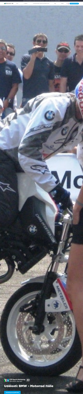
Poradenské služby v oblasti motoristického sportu (41, 3)
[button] (68, 3)
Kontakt (62, 3)
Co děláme (25, 3)
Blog (55, 3)
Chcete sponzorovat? (74, 3)
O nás (17, 3)
